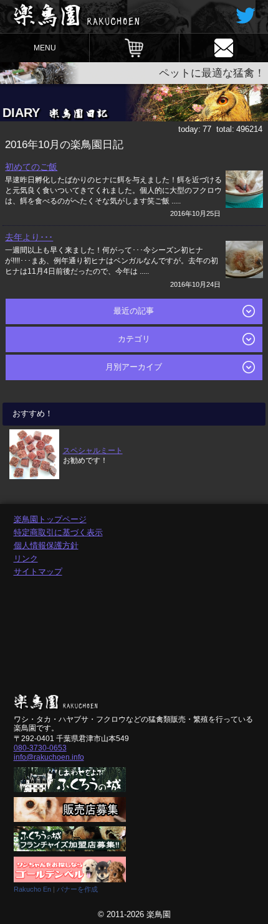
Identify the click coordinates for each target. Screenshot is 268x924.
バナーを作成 (77, 889)
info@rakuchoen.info (49, 757)
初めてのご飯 (31, 167)
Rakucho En (32, 889)
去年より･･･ (29, 237)
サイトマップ (38, 571)
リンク (26, 558)
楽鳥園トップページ (50, 519)
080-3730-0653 (40, 748)
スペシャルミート (93, 450)
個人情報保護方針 (46, 545)
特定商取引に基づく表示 (58, 532)
